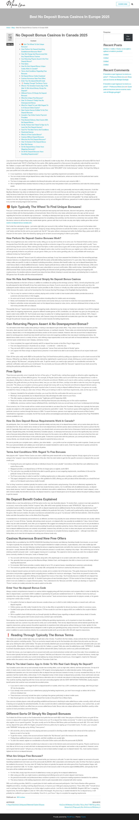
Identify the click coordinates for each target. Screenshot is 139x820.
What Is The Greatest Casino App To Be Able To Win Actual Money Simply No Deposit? (34, 88)
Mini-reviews (21, 797)
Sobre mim (122, 4)
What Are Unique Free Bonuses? (32, 98)
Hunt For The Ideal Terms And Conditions (35, 129)
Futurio (83, 817)
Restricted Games (27, 132)
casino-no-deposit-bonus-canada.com (19, 223)
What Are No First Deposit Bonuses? (33, 139)
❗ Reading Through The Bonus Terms (34, 83)
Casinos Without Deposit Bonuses (32, 137)
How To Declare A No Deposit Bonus (33, 142)
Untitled (105, 54)
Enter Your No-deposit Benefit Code (33, 81)
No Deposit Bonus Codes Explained (33, 76)
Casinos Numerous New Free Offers (33, 78)
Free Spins (24, 64)
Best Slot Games (27, 144)
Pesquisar (107, 32)
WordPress (70, 817)
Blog (13, 27)
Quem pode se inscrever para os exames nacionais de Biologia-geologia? (117, 89)
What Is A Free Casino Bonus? (31, 134)
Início (8, 27)
